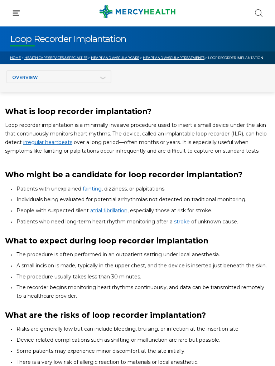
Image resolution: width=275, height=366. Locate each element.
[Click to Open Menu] (16, 13)
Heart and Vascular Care (115, 58)
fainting (92, 189)
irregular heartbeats (47, 142)
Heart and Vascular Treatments (173, 58)
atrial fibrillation (108, 210)
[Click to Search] (258, 13)
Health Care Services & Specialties (55, 58)
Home (15, 58)
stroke (182, 221)
